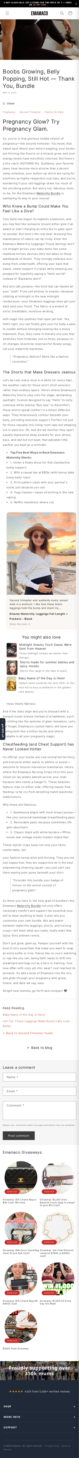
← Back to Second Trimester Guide (28, 1033)
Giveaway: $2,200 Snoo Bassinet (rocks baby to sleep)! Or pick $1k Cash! (57, 1202)
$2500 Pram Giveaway (16, 1348)
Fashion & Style (54, 112)
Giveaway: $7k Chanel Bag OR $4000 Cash (20, 1302)
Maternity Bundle (49, 193)
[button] (7, 13)
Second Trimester (30, 112)
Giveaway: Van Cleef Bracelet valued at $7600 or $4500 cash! (57, 1253)
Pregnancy (9, 112)
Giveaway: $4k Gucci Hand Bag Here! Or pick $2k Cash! (21, 1252)
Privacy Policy (52, 1445)
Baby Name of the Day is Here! (24, 1014)
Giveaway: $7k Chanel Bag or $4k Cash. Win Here (19, 1201)
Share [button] (11, 103)
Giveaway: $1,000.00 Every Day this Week (55, 1302)
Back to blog (41, 1048)
